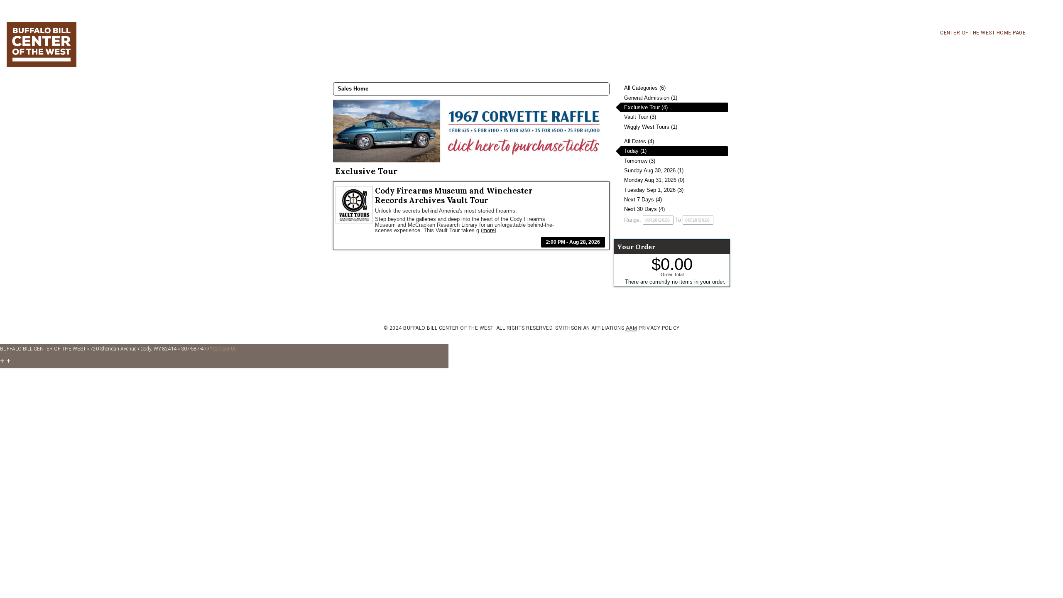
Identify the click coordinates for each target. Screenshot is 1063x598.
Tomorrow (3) (639, 161)
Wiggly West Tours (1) (650, 127)
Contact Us (225, 349)
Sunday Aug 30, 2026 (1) (653, 170)
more (489, 230)
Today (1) (635, 151)
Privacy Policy (659, 328)
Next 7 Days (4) (643, 199)
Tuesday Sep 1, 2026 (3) (653, 190)
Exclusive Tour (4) (646, 107)
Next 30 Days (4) (644, 209)
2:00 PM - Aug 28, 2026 (573, 242)
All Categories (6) (645, 88)
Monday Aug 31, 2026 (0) (654, 180)
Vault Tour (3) (640, 117)
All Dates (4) (639, 141)
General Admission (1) (650, 98)
